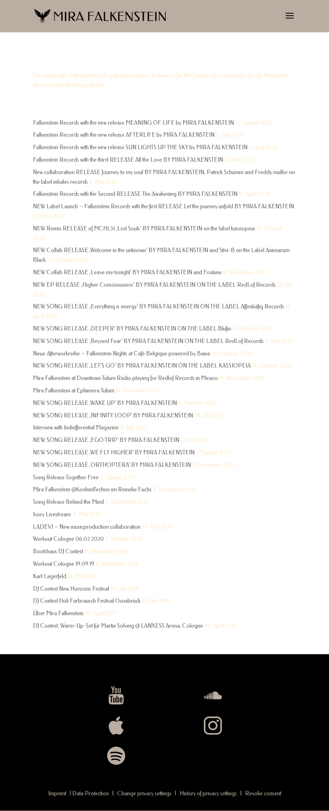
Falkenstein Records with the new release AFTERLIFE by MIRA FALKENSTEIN (124, 134)
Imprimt (57, 793)
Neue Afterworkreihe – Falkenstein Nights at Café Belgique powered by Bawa (121, 353)
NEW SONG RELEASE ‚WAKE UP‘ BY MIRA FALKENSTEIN (105, 403)
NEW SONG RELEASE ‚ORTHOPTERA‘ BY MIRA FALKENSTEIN (112, 465)
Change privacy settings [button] (144, 793)
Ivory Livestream (52, 514)
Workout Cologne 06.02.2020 (68, 539)
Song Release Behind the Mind (68, 502)
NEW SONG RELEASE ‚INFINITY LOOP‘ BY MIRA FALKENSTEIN (113, 415)
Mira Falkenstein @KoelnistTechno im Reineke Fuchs (92, 489)
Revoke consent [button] (263, 793)
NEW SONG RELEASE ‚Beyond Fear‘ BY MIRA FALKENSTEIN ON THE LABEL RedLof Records (148, 341)
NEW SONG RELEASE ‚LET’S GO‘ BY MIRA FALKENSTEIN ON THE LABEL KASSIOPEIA (142, 365)
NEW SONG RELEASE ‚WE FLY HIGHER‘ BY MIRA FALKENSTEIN (114, 452)
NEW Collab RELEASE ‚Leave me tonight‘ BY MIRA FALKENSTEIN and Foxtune (127, 272)
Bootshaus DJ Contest (58, 551)
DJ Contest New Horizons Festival (71, 588)
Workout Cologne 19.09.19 (63, 564)
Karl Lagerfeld (49, 576)
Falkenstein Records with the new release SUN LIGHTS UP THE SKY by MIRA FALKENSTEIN (140, 147)
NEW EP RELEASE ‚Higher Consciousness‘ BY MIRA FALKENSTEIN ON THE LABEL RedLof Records (154, 284)
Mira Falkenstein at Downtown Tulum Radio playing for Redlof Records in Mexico (125, 378)
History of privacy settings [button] (208, 793)
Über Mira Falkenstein (58, 613)
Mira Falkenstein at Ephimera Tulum (73, 390)
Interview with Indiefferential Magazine (76, 427)
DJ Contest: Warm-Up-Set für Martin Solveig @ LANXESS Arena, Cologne (118, 625)
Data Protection (90, 793)
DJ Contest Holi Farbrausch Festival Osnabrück (86, 600)
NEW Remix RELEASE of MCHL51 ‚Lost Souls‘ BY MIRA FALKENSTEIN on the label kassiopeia (144, 228)
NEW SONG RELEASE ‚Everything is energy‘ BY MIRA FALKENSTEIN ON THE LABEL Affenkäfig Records (158, 306)
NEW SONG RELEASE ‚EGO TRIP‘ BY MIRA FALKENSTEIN (106, 440)
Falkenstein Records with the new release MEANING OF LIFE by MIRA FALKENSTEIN (133, 122)
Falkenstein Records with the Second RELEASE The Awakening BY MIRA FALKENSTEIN (135, 194)
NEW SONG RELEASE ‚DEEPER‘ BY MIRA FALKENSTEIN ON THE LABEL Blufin (132, 328)
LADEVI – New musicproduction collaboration (86, 527)
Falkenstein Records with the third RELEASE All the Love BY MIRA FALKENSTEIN (128, 159)
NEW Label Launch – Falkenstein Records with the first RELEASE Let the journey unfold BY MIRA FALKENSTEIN (163, 206)
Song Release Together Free (66, 477)
